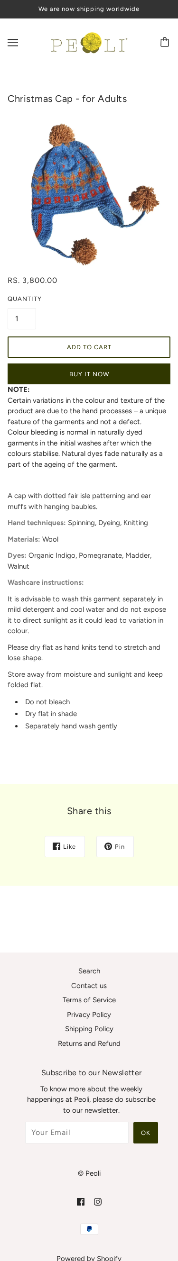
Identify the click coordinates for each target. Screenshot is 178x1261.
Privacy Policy (89, 1014)
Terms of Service (89, 1000)
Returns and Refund (89, 1043)
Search (89, 971)
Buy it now (89, 374)
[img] (80, 1201)
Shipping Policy (89, 1029)
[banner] (87, 41)
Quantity (22, 298)
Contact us (89, 985)
